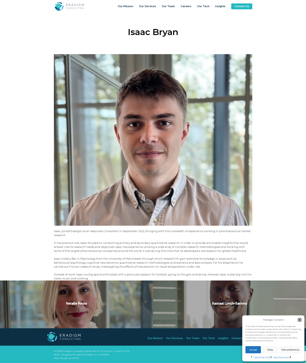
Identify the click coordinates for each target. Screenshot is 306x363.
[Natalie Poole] (76, 304)
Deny (270, 349)
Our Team (192, 338)
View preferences (290, 349)
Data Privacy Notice (263, 357)
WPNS (75, 358)
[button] (299, 319)
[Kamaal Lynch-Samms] (229, 304)
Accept (253, 349)
